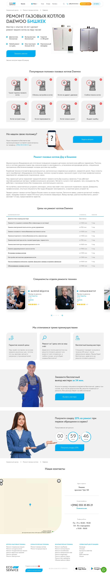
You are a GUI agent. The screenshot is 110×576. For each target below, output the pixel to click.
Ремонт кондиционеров (39, 549)
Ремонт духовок (11, 554)
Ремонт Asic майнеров (62, 558)
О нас (42, 3)
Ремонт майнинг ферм (62, 556)
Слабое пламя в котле (92, 95)
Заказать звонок (20, 53)
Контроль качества (85, 551)
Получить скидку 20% (69, 447)
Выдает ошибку (92, 119)
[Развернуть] (59, 481)
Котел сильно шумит (67, 119)
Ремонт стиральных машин (15, 547)
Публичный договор (34, 570)
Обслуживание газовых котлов (18, 266)
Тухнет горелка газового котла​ (17, 94)
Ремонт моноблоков (61, 551)
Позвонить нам (82, 508)
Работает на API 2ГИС (47, 530)
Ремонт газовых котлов (30, 10)
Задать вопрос (87, 139)
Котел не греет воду (17, 119)
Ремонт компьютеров (62, 549)
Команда (82, 547)
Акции (81, 556)
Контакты (54, 3)
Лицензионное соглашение (46, 531)
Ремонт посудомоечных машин (16, 551)
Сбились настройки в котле (42, 95)
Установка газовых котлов (17, 253)
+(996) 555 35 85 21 (73, 3)
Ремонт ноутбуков (61, 547)
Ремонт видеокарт (61, 554)
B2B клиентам (84, 554)
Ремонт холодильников (14, 549)
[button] (51, 315)
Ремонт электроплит (13, 556)
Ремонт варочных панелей (15, 553)
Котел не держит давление (67, 95)
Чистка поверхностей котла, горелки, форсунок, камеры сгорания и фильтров (34, 262)
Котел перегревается (42, 119)
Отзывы (48, 3)
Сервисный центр (12, 10)
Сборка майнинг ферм (62, 560)
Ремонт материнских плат (63, 553)
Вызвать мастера (69, 397)
